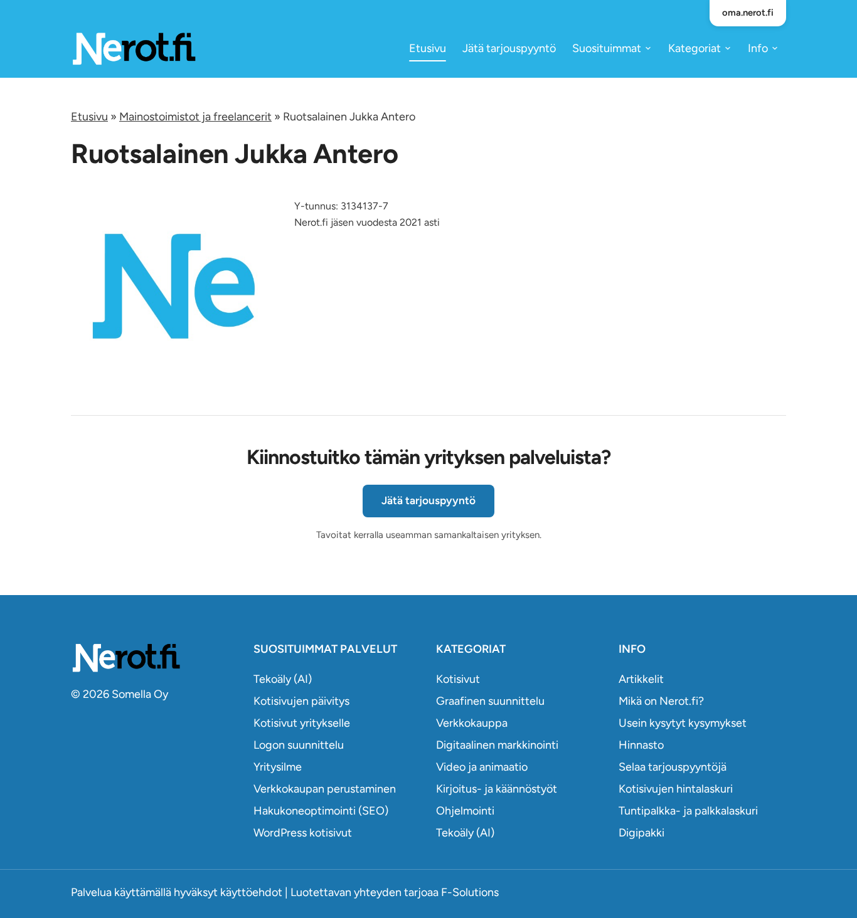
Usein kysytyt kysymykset (683, 723)
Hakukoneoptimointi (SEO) (320, 811)
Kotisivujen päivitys (301, 701)
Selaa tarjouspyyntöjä (673, 767)
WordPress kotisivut (302, 833)
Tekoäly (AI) (282, 679)
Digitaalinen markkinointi (497, 745)
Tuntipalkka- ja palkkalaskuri (688, 811)
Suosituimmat (606, 48)
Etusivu (427, 48)
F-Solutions (470, 892)
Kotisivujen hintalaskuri (676, 789)
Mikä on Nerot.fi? (661, 701)
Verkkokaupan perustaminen (324, 789)
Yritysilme (277, 767)
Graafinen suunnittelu (490, 701)
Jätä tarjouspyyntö (509, 48)
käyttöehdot (251, 892)
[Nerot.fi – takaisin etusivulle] (133, 48)
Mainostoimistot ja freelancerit (195, 117)
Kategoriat (694, 48)
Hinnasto (641, 745)
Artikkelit (641, 679)
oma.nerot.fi (748, 12)
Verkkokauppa (472, 723)
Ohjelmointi (465, 811)
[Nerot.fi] (154, 657)
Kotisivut (458, 679)
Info (758, 48)
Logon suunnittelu (298, 745)
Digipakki (641, 833)
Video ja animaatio (482, 767)
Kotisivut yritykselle (301, 723)
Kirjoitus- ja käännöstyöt (496, 789)
